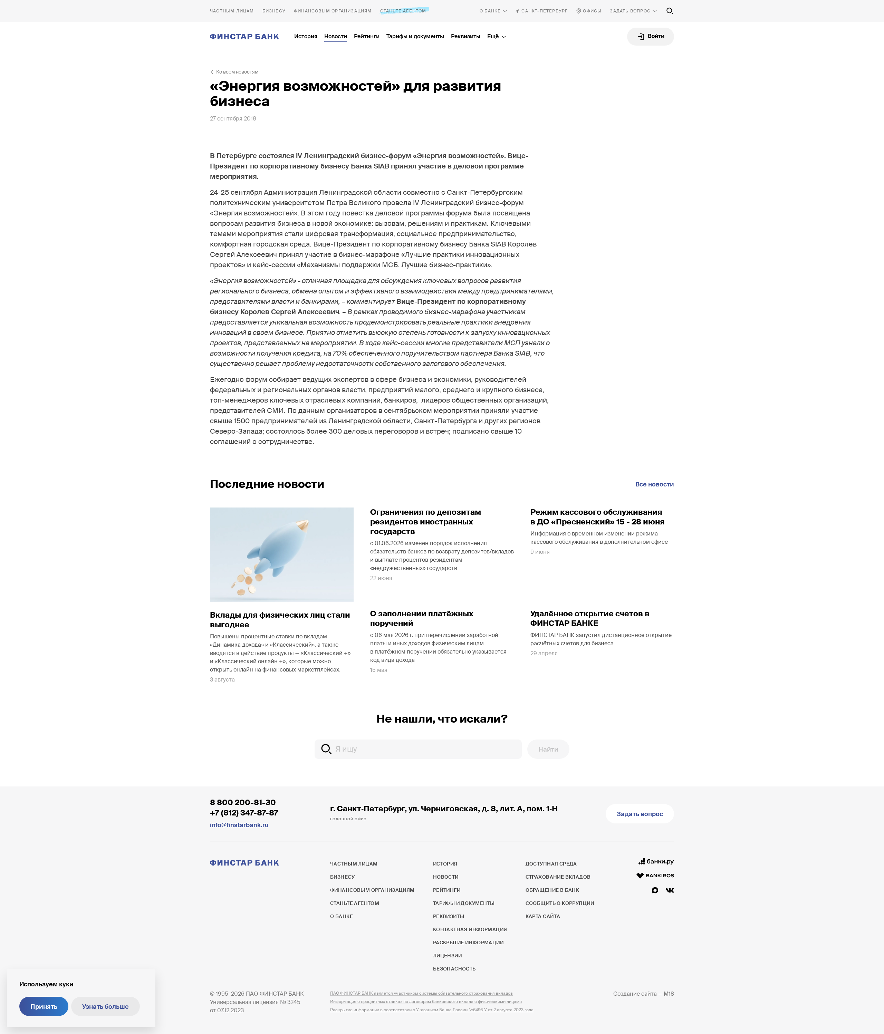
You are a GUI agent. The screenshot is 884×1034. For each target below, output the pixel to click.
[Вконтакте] (670, 890)
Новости (335, 36)
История (305, 36)
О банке (490, 11)
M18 (669, 993)
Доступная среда (551, 864)
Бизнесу (274, 11)
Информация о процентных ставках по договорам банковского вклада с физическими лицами (426, 1001)
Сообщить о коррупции (560, 903)
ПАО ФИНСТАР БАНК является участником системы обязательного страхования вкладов (421, 993)
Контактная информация (470, 929)
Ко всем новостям (237, 72)
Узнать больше (105, 1007)
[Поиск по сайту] (670, 11)
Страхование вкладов (558, 877)
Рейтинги (366, 36)
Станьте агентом (403, 11)
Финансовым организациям (333, 11)
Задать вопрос (630, 11)
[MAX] (655, 890)
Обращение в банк (552, 890)
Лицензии (447, 956)
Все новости (654, 484)
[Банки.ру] (656, 861)
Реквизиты (465, 36)
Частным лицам (232, 11)
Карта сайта (543, 916)
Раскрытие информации (468, 942)
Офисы (592, 11)
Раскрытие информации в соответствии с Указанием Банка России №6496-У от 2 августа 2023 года (432, 1010)
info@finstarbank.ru (239, 825)
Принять (43, 1007)
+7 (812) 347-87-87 (244, 813)
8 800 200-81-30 (243, 803)
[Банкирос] (655, 875)
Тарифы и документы (415, 36)
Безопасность (454, 969)
